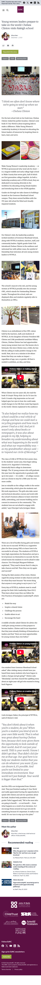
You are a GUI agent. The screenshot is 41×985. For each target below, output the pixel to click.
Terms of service (6, 969)
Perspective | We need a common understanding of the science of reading (25, 867)
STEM (12, 58)
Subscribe (6, 957)
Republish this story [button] (10, 52)
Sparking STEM (21, 58)
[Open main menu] (3, 10)
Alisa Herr (14, 35)
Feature (5, 58)
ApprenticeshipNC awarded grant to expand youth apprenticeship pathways (26, 884)
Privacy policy (18, 969)
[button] (8, 45)
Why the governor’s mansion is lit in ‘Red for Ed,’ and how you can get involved (25, 853)
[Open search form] (7, 10)
